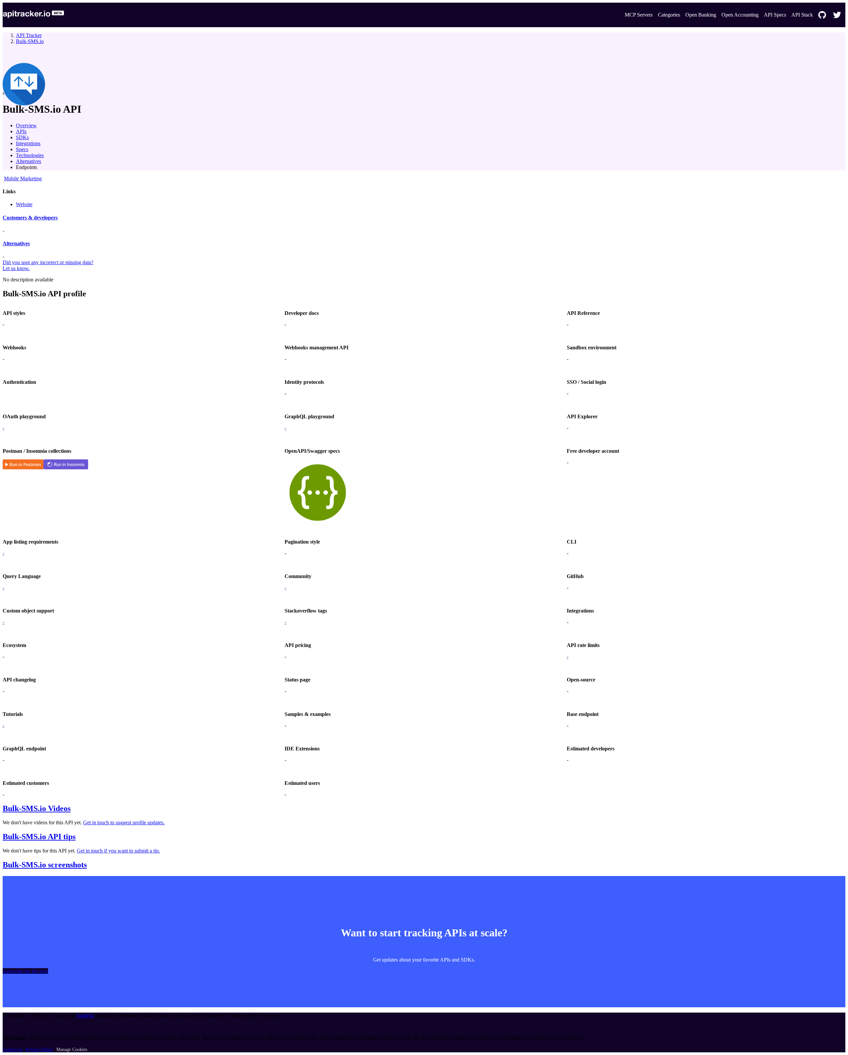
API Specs (775, 15)
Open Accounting (740, 15)
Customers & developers (30, 217)
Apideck (85, 1015)
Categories (669, 15)
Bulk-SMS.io (30, 41)
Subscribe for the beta (25, 971)
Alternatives (28, 161)
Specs (22, 149)
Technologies (30, 155)
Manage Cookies (71, 1049)
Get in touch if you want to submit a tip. (118, 850)
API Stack (802, 15)
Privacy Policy (39, 1049)
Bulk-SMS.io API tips (39, 836)
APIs (21, 131)
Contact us (12, 1049)
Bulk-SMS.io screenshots (45, 864)
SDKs (22, 137)
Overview (26, 125)
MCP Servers (639, 15)
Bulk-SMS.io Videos (37, 808)
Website (24, 204)
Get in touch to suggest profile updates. (124, 822)
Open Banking (700, 15)
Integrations (28, 143)
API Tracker (29, 35)
